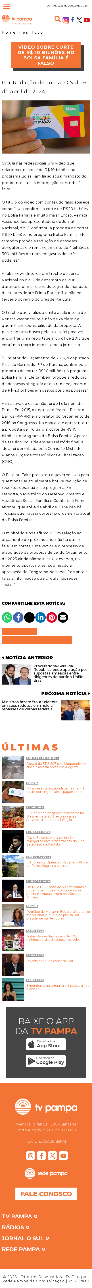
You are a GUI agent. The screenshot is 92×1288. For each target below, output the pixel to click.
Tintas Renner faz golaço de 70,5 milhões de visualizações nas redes (53, 938)
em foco (33, 32)
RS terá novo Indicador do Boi (49, 961)
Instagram (66, 20)
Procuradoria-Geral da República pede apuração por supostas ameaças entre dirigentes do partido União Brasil (60, 673)
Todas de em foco (37, 639)
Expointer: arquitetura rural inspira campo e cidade (58, 987)
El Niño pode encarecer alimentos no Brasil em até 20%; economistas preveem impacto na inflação (55, 816)
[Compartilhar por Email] (63, 617)
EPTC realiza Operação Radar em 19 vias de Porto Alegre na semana (57, 864)
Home (9, 32)
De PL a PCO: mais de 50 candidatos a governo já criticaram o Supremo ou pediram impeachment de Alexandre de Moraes (57, 892)
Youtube (87, 20)
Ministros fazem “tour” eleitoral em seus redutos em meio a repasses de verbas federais (30, 705)
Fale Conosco (46, 1194)
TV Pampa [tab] (17, 1217)
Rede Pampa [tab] (21, 1250)
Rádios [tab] (13, 1228)
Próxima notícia (64, 693)
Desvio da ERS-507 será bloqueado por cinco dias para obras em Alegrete (56, 765)
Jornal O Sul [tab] (23, 1239)
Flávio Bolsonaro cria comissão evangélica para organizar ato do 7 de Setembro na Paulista (55, 841)
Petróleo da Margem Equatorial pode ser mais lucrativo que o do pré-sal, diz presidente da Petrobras (58, 915)
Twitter (79, 20)
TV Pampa (17, 24)
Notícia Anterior (29, 657)
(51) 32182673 (55, 1141)
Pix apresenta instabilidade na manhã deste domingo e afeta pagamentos (55, 790)
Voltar (21, 631)
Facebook (72, 19)
